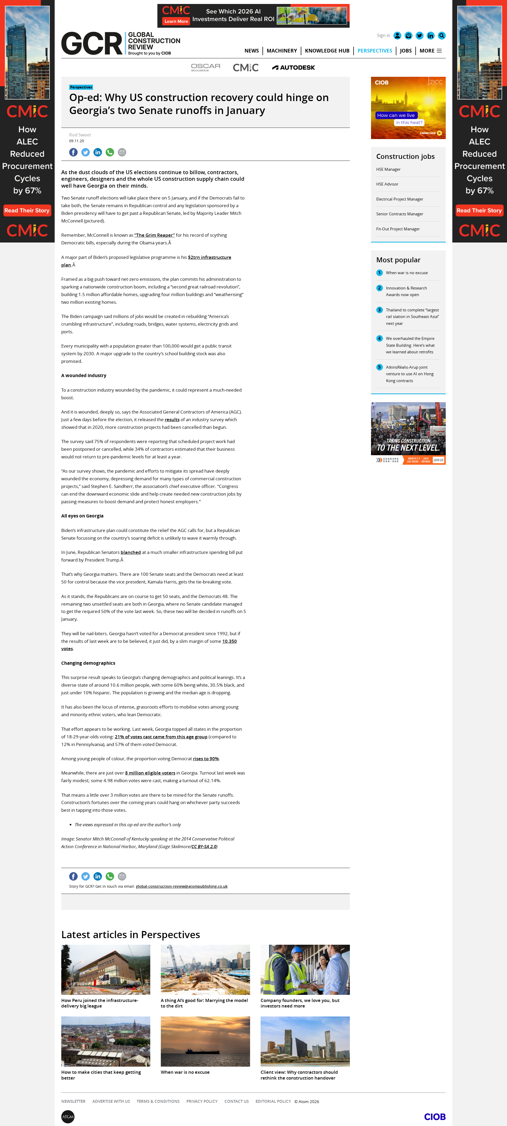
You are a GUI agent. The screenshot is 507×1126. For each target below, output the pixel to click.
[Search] (442, 36)
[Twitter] (420, 36)
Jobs (406, 50)
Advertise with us (111, 1101)
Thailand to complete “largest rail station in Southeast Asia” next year (412, 316)
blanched (131, 552)
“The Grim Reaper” (154, 235)
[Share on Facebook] (73, 152)
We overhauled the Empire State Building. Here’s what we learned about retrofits (410, 345)
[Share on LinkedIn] (97, 152)
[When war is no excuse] (205, 1041)
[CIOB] (349, 1116)
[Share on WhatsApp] (110, 152)
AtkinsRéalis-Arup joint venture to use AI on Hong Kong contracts (410, 373)
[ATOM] (157, 1116)
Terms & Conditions (158, 1101)
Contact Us (236, 1101)
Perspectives (375, 50)
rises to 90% (206, 759)
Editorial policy (273, 1101)
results (172, 419)
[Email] (408, 36)
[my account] (397, 36)
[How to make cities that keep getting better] (106, 1041)
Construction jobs (405, 156)
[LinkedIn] (431, 36)
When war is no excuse (407, 272)
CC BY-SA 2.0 (203, 846)
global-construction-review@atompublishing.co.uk (182, 886)
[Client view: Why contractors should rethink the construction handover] (305, 1041)
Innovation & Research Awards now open (406, 291)
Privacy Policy (202, 1101)
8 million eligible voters (150, 773)
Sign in (383, 35)
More (427, 50)
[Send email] (122, 152)
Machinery (282, 50)
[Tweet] (85, 152)
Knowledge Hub (327, 50)
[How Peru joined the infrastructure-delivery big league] (106, 970)
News (252, 50)
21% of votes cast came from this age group (161, 737)
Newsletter (73, 1101)
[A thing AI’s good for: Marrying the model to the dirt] (205, 970)
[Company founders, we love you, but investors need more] (305, 970)
